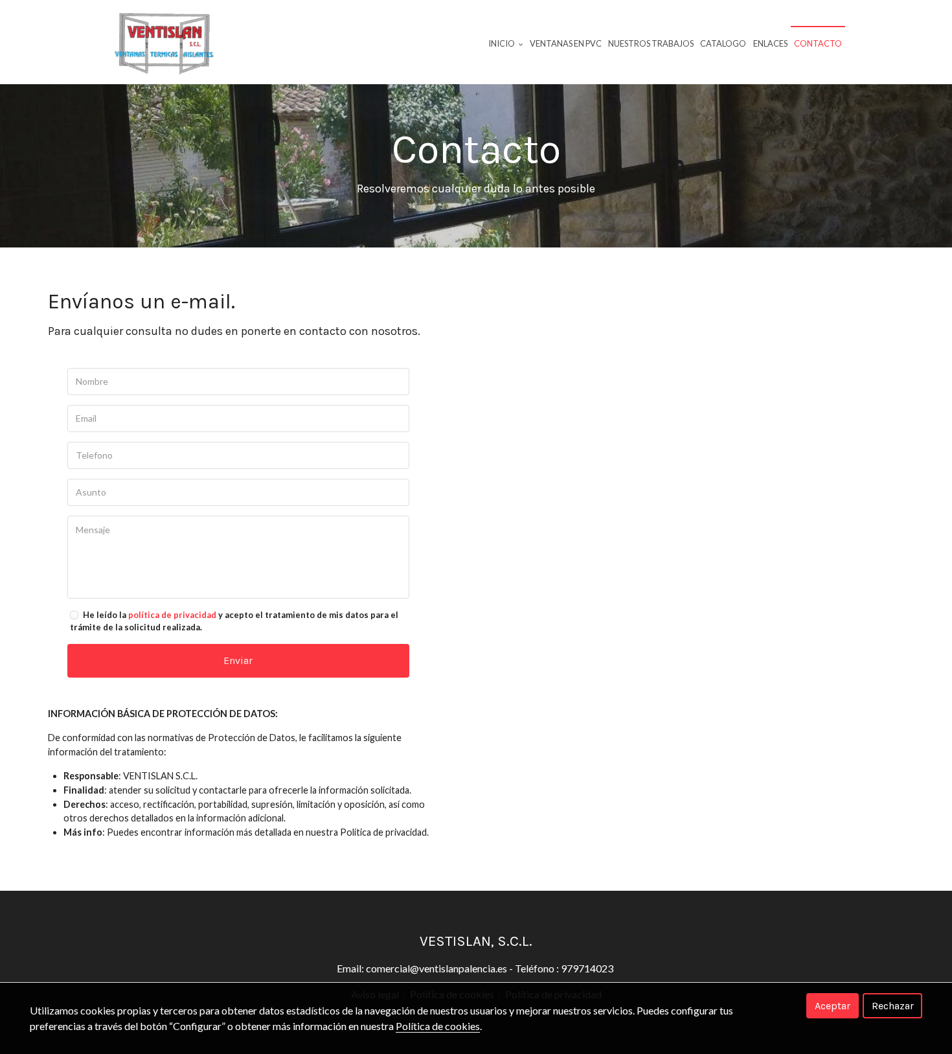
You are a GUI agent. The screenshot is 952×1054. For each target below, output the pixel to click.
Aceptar (832, 1006)
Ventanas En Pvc (566, 43)
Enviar (238, 660)
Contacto (818, 43)
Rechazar (893, 1006)
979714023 (588, 968)
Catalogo (723, 43)
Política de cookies (438, 1026)
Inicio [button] (502, 43)
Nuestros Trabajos (651, 43)
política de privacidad (172, 615)
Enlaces (770, 43)
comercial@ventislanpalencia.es (436, 968)
